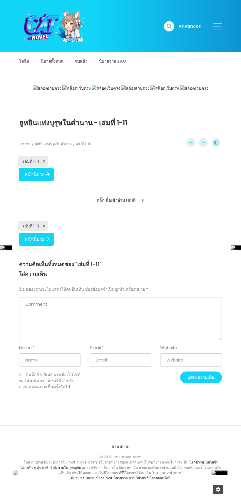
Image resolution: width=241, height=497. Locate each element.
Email (95, 348)
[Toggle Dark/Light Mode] (216, 142)
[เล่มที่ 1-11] (33, 161)
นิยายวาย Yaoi (113, 61)
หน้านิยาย (34, 174)
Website (168, 348)
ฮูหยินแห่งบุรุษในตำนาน (53, 143)
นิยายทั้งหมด (52, 61)
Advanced (190, 26)
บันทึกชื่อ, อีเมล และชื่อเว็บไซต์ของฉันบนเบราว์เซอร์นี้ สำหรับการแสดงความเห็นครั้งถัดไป (50, 381)
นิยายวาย (196, 462)
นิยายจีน (211, 462)
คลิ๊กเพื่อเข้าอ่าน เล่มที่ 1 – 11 (120, 200)
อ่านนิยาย (120, 446)
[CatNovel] (53, 26)
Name (25, 348)
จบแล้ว (81, 61)
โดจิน (24, 61)
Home (25, 143)
